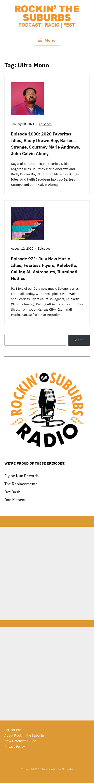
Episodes (45, 124)
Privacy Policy (14, 746)
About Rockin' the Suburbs (24, 735)
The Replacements (20, 483)
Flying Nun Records (21, 475)
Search (79, 340)
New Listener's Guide (20, 741)
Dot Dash (12, 491)
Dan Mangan (15, 499)
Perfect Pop (13, 730)
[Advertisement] (47, 573)
